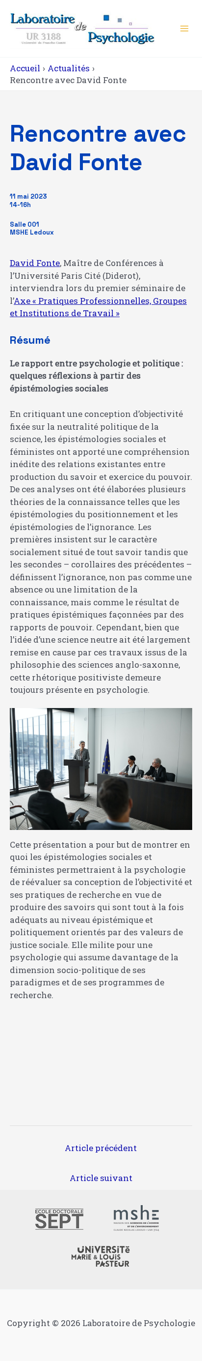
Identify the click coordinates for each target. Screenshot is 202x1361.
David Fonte (35, 262)
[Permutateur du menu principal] (184, 28)
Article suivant (101, 1177)
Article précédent (101, 1148)
